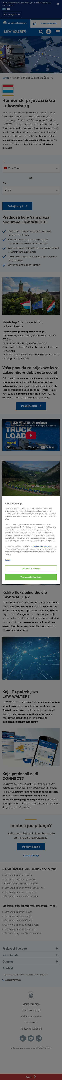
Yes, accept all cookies (31, 577)
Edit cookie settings (31, 568)
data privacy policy (41, 546)
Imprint (8, 560)
